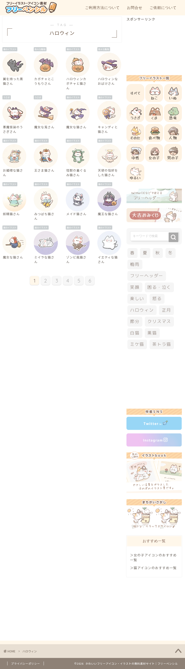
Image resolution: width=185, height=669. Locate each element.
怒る (157, 299)
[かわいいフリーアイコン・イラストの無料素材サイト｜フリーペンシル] (31, 12)
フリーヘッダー (146, 276)
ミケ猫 (137, 344)
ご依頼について (163, 7)
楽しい (137, 299)
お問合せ (134, 7)
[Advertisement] (154, 45)
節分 (135, 321)
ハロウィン (142, 310)
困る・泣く (159, 287)
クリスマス (159, 321)
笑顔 (135, 287)
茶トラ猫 (161, 344)
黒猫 (152, 333)
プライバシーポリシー (25, 663)
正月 (167, 310)
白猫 (135, 333)
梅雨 (135, 264)
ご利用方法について (102, 7)
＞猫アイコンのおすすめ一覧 (153, 567)
